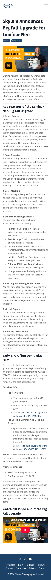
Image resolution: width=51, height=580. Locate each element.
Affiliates (11, 564)
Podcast (30, 564)
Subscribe (21, 568)
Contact (9, 568)
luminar (6, 41)
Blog (20, 564)
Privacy (32, 568)
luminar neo (16, 41)
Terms (42, 568)
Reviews (41, 564)
